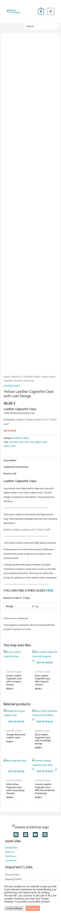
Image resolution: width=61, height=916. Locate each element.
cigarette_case (16, 442)
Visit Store (10, 856)
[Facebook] (16, 834)
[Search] (56, 26)
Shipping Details (13, 879)
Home (6, 376)
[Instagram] (25, 834)
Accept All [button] (33, 908)
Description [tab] (10, 460)
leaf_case (29, 442)
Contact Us (10, 860)
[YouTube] (35, 834)
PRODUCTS (16, 376)
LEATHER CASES (32, 376)
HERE (50, 590)
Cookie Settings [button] (14, 908)
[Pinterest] (45, 834)
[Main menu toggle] (50, 11)
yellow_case (9, 446)
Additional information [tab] (16, 467)
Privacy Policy (12, 874)
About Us (10, 851)
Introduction (11, 847)
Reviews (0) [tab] (10, 473)
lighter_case (41, 442)
